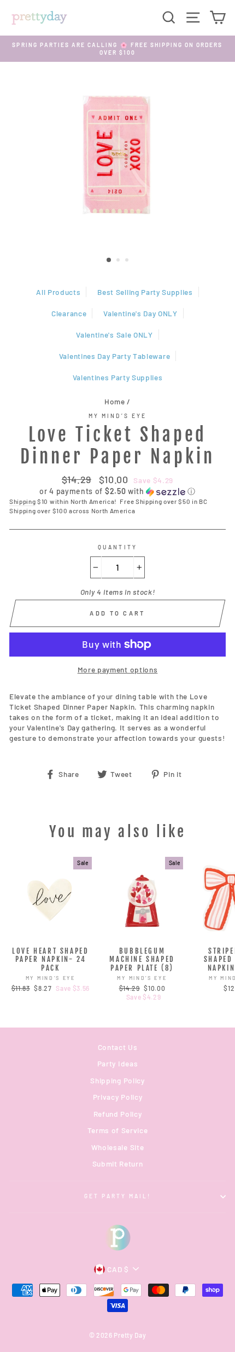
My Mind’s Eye (117, 416)
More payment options (118, 669)
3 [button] (128, 261)
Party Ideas (117, 1063)
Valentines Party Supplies (118, 377)
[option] (117, 49)
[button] (117, 491)
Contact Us (118, 1047)
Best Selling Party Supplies (144, 292)
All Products (58, 292)
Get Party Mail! (117, 1196)
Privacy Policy (118, 1096)
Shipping (22, 501)
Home (114, 401)
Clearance (68, 313)
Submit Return (117, 1163)
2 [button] (119, 261)
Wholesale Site (117, 1147)
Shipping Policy (117, 1080)
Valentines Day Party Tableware (114, 356)
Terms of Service (117, 1130)
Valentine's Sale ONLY (114, 334)
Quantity (117, 547)
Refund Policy (117, 1113)
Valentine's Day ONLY (140, 313)
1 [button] (109, 260)
